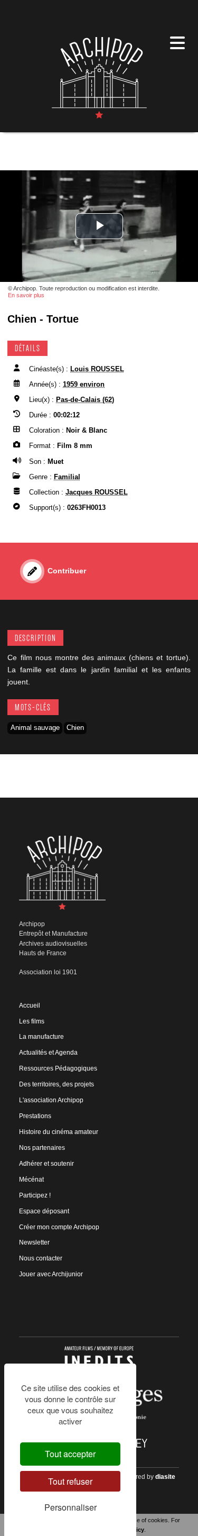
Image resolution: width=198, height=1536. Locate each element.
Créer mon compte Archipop (59, 1227)
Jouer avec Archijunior (51, 1274)
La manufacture (41, 1037)
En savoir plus (26, 295)
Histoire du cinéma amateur (58, 1132)
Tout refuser (70, 1481)
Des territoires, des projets (56, 1084)
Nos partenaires (42, 1148)
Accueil (29, 1005)
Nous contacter (40, 1258)
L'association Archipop (51, 1100)
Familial (67, 477)
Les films (31, 1021)
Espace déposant (44, 1211)
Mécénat (31, 1179)
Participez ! (35, 1195)
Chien (75, 728)
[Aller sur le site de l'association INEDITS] (99, 1361)
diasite (165, 1477)
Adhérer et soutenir (46, 1163)
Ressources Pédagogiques (58, 1068)
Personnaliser (70, 1507)
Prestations (35, 1116)
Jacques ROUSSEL (96, 492)
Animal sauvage (35, 728)
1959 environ (84, 384)
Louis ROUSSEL (97, 369)
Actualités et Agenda (48, 1052)
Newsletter (34, 1242)
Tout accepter (70, 1454)
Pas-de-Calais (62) (85, 400)
